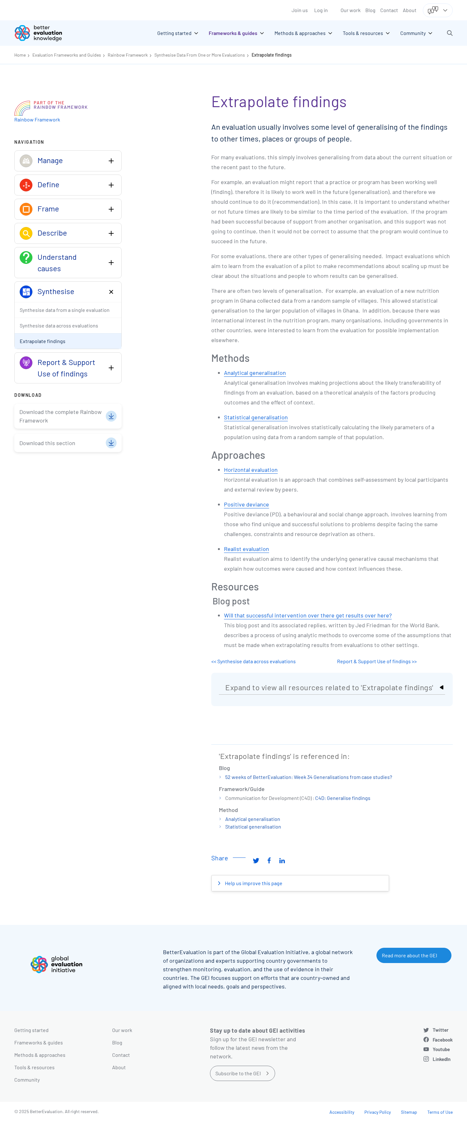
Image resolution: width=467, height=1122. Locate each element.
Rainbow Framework (128, 55)
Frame (48, 208)
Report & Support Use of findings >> (377, 661)
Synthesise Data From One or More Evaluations (199, 55)
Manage (50, 160)
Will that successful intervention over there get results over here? (308, 615)
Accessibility (341, 1112)
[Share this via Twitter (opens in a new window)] (256, 860)
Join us (300, 10)
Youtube (441, 1049)
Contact (389, 10)
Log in (321, 10)
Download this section (47, 442)
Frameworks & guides (38, 1042)
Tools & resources (34, 1067)
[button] (450, 33)
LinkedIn (441, 1059)
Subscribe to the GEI (238, 1073)
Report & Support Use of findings (66, 367)
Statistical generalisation (256, 417)
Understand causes (57, 262)
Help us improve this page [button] (253, 883)
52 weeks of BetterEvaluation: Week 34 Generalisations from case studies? (308, 777)
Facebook (443, 1040)
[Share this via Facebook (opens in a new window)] (269, 860)
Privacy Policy (377, 1112)
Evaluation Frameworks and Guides (66, 55)
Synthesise (55, 291)
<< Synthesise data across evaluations (253, 661)
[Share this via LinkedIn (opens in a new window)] (282, 860)
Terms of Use (440, 1112)
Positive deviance (246, 504)
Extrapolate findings (272, 55)
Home (20, 55)
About (409, 10)
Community (27, 1080)
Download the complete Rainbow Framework (60, 416)
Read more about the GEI (409, 955)
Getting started (31, 1030)
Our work (351, 10)
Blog (370, 10)
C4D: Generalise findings (342, 798)
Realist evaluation (246, 548)
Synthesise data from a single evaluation (65, 310)
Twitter (441, 1030)
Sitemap (409, 1112)
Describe (52, 232)
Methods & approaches (39, 1055)
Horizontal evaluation (251, 469)
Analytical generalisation (255, 372)
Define (48, 184)
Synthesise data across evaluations (59, 325)
